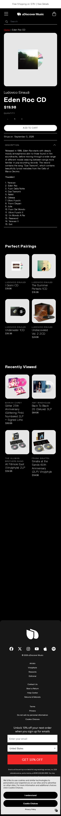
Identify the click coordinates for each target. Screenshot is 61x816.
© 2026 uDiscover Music (32, 655)
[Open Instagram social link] (28, 648)
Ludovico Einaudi (16, 92)
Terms (32, 707)
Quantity (9, 113)
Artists (32, 663)
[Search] (6, 22)
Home (7, 30)
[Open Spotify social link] (53, 648)
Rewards (32, 672)
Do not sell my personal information (32, 715)
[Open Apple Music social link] (45, 648)
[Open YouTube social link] (36, 648)
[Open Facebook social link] (11, 648)
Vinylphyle (32, 668)
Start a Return (32, 689)
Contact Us (32, 684)
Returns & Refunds (32, 697)
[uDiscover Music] (30, 14)
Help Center (32, 693)
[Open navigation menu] (7, 14)
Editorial (32, 676)
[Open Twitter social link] (19, 648)
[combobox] (30, 22)
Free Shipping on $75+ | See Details (30, 4)
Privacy (32, 711)
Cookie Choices (32, 719)
